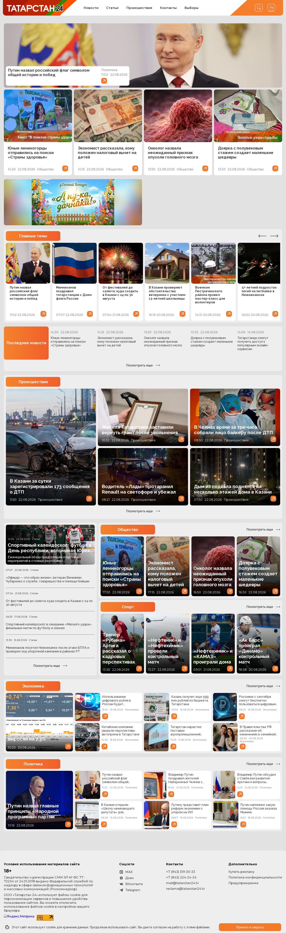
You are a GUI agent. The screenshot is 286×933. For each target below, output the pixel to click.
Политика (33, 764)
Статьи (112, 8)
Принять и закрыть (250, 927)
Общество (128, 529)
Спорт (128, 607)
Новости (90, 8)
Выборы (191, 8)
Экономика (33, 686)
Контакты (168, 8)
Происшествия (139, 8)
